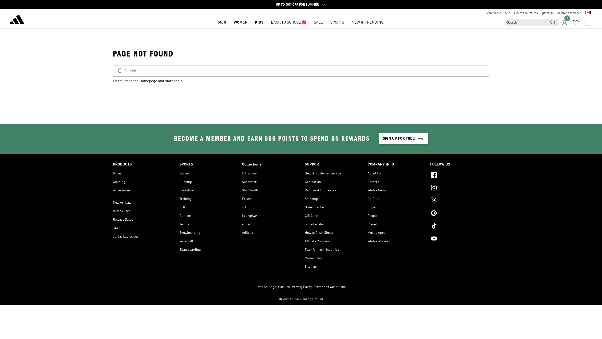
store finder (493, 13)
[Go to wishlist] (575, 22)
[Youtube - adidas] (459, 239)
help (507, 13)
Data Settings (266, 287)
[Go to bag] (587, 22)
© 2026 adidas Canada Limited (301, 299)
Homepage (148, 81)
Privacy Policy (302, 287)
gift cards (548, 13)
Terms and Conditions (330, 287)
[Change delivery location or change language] (588, 13)
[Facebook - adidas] (459, 175)
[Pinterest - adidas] (459, 213)
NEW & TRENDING (368, 22)
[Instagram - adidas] (459, 188)
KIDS (259, 22)
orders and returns (526, 13)
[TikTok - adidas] (459, 226)
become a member (569, 13)
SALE (318, 22)
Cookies (284, 287)
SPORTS (337, 22)
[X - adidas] (459, 201)
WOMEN (240, 22)
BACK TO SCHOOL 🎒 (288, 22)
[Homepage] (16, 20)
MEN (222, 22)
